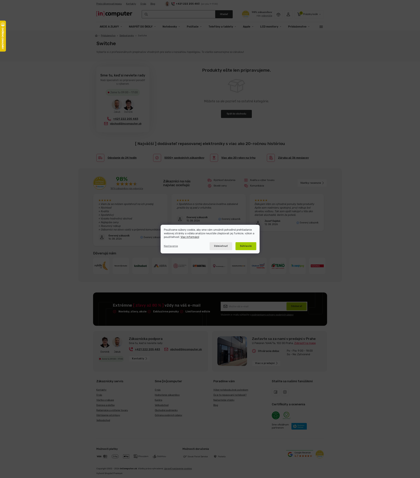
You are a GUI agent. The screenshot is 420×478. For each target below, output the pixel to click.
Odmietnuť (221, 246)
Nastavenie (171, 246)
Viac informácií (190, 237)
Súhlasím (246, 246)
